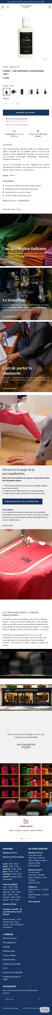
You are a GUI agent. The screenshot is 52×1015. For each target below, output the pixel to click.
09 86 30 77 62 (34, 882)
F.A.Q (5, 968)
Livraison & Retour (9, 955)
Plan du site (7, 972)
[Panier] (49, 7)
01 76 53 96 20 (34, 865)
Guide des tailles (9, 959)
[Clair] (6, 91)
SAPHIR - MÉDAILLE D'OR (11, 67)
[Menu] (2, 7)
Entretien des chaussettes (12, 964)
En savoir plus (7, 525)
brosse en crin (26, 195)
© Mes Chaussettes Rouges (10, 1008)
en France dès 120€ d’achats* (14, 135)
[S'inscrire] (39, 999)
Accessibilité (17, 972)
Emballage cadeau (38, 135)
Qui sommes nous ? (10, 938)
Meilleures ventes (9, 951)
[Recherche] (8, 7)
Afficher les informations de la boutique (17, 125)
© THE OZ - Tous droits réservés (32, 1008)
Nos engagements (9, 942)
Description (7, 145)
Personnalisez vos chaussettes (22, 501)
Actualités (6, 946)
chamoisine (34, 189)
